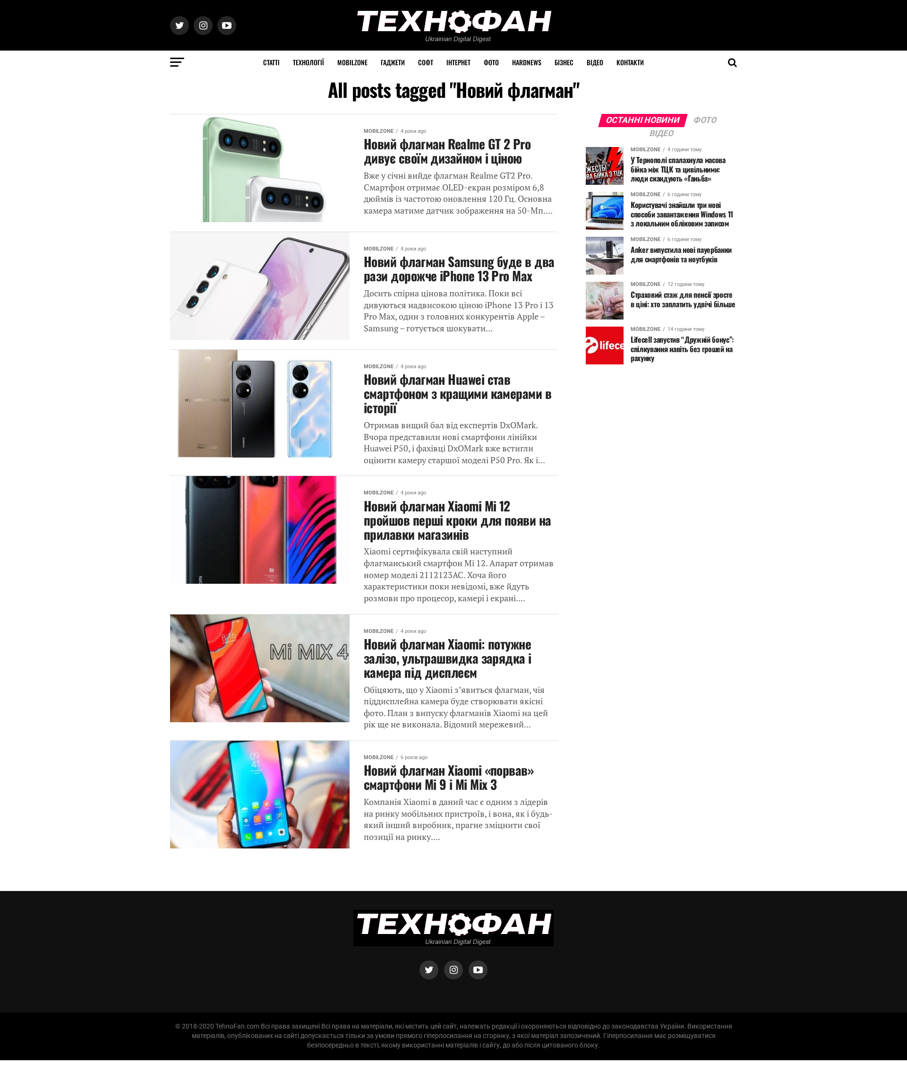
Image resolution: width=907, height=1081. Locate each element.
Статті (271, 62)
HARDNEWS (526, 62)
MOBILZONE (352, 62)
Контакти (630, 62)
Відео (595, 62)
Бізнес (564, 62)
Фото (491, 62)
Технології (308, 62)
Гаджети (393, 62)
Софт (425, 62)
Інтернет (458, 62)
